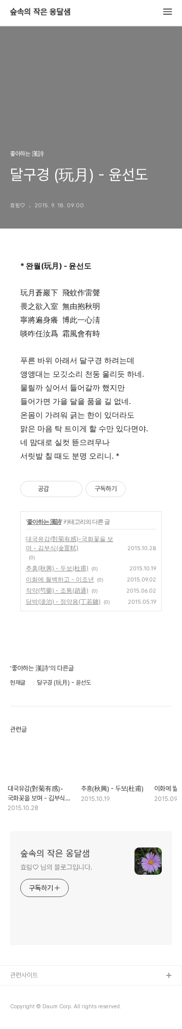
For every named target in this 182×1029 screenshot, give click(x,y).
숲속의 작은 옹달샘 (40, 12)
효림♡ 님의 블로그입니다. (56, 867)
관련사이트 (24, 975)
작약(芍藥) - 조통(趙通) (57, 590)
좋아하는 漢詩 (44, 521)
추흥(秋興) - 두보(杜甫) (57, 568)
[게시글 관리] (71, 489)
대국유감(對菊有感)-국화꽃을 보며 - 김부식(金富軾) (69, 543)
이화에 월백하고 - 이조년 (60, 579)
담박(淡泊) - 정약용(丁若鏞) (63, 601)
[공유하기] (58, 489)
